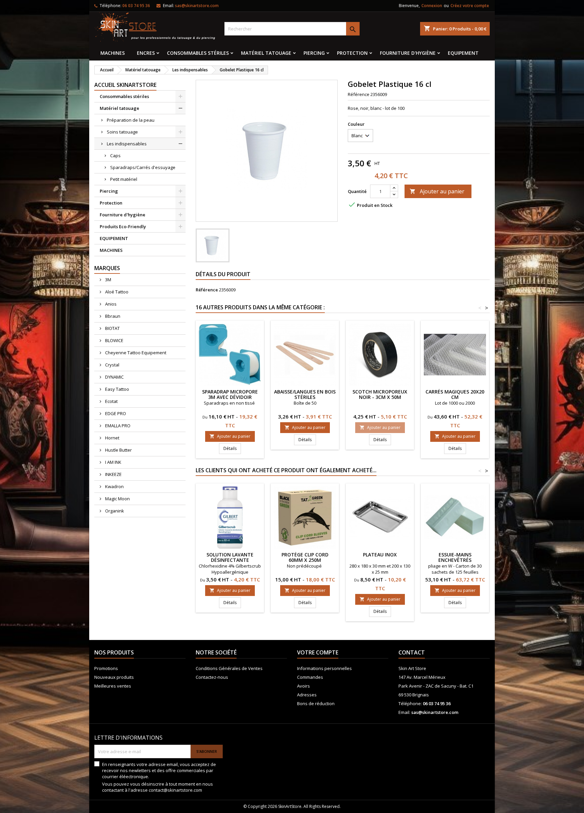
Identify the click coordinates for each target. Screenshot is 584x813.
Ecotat (111, 401)
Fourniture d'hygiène (408, 53)
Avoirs (303, 686)
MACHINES (112, 53)
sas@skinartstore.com (197, 5)
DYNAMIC (114, 377)
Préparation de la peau (130, 120)
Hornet (111, 438)
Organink (114, 511)
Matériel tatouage (266, 53)
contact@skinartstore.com (175, 790)
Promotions (106, 668)
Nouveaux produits (114, 677)
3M (107, 280)
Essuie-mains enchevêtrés (454, 557)
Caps (115, 155)
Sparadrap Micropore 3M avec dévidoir (230, 394)
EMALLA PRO (117, 426)
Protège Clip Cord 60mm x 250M (305, 557)
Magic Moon (117, 499)
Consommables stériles (198, 53)
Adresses (307, 695)
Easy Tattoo (116, 389)
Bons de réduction (316, 703)
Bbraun (112, 316)
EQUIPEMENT (463, 53)
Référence (358, 94)
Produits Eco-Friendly (123, 226)
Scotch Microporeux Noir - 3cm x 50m (379, 394)
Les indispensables (127, 144)
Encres (146, 53)
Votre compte (317, 652)
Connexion (431, 5)
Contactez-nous (212, 677)
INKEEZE (113, 474)
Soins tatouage (122, 132)
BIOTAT (112, 328)
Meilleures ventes (112, 686)
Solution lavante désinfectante (229, 557)
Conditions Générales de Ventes (229, 668)
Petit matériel (123, 179)
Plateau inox (380, 554)
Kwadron (114, 486)
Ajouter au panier (437, 191)
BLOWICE (113, 340)
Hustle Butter (118, 450)
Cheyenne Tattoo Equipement (135, 353)
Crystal (111, 365)
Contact (411, 652)
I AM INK (112, 462)
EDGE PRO (115, 413)
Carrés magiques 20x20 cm (454, 394)
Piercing (314, 53)
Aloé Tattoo (116, 292)
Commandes (310, 677)
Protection (352, 53)
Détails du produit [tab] (223, 274)
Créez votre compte (470, 5)
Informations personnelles (324, 668)
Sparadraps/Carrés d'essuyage (142, 167)
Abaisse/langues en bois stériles (305, 394)
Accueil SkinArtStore (125, 85)
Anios (110, 304)
